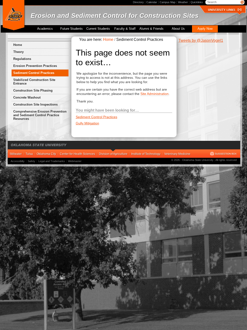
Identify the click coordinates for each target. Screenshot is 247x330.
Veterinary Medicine (177, 154)
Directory (138, 2)
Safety (31, 161)
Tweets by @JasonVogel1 (200, 40)
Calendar (151, 2)
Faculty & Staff (125, 28)
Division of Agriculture (113, 154)
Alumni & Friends (151, 28)
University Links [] (224, 9)
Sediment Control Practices (96, 117)
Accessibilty (18, 161)
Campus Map (167, 2)
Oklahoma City (46, 154)
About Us (178, 28)
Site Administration (154, 94)
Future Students (71, 28)
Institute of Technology (145, 154)
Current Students (98, 28)
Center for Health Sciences (77, 154)
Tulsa (29, 154)
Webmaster (75, 161)
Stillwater (16, 154)
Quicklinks (197, 2)
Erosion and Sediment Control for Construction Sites (115, 15)
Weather (183, 2)
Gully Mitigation (87, 123)
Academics (45, 28)
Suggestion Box (223, 154)
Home (17, 45)
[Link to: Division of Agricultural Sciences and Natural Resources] (14, 15)
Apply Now (205, 28)
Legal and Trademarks (51, 161)
